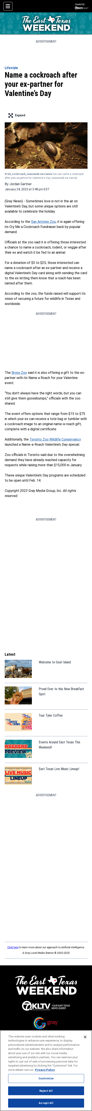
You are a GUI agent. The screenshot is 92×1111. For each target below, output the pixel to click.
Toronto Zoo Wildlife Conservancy (55, 439)
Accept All (46, 1103)
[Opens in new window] (46, 1006)
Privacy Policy (45, 1069)
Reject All (45, 1090)
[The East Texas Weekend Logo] (46, 23)
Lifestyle (11, 68)
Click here (12, 947)
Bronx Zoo (19, 373)
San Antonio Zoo (43, 222)
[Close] (85, 1037)
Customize (46, 1078)
